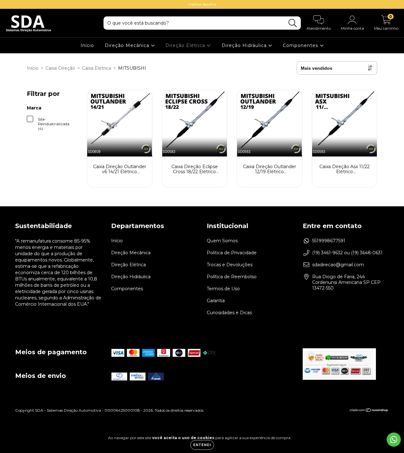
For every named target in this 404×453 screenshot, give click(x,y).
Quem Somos (222, 241)
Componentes (301, 45)
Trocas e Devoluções (229, 265)
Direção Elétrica (186, 45)
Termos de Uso (223, 288)
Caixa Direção (60, 68)
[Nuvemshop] (369, 411)
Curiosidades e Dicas (229, 312)
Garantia (216, 300)
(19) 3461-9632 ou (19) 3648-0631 (347, 253)
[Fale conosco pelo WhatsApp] (394, 439)
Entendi (202, 445)
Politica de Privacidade (232, 253)
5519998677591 (328, 241)
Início (87, 45)
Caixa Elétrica (96, 68)
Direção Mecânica (128, 45)
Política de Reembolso (232, 276)
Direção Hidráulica (245, 45)
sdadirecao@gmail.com (338, 265)
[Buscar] (292, 23)
